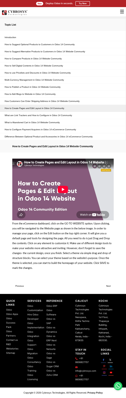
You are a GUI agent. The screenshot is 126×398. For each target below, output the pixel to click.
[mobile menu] (122, 11)
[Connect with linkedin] (111, 366)
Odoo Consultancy (34, 359)
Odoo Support (31, 342)
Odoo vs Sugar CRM (52, 364)
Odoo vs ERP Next (51, 338)
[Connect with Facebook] (103, 360)
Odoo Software (51, 312)
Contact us (12, 340)
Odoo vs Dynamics (51, 329)
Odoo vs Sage (50, 355)
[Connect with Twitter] (110, 360)
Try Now (83, 3)
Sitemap (10, 352)
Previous (19, 286)
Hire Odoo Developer (33, 316)
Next (108, 286)
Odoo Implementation (35, 325)
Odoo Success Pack (10, 322)
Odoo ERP (51, 305)
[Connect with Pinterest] (104, 366)
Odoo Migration (32, 351)
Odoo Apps (12, 314)
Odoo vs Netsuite (51, 347)
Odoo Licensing (32, 377)
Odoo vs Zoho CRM (52, 372)
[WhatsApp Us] (118, 386)
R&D (8, 344)
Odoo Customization (35, 308)
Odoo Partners (11, 333)
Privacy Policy (95, 392)
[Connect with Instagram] (104, 372)
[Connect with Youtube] (111, 372)
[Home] (14, 14)
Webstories (12, 348)
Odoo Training (31, 368)
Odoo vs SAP (50, 321)
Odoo (9, 309)
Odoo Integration (33, 334)
